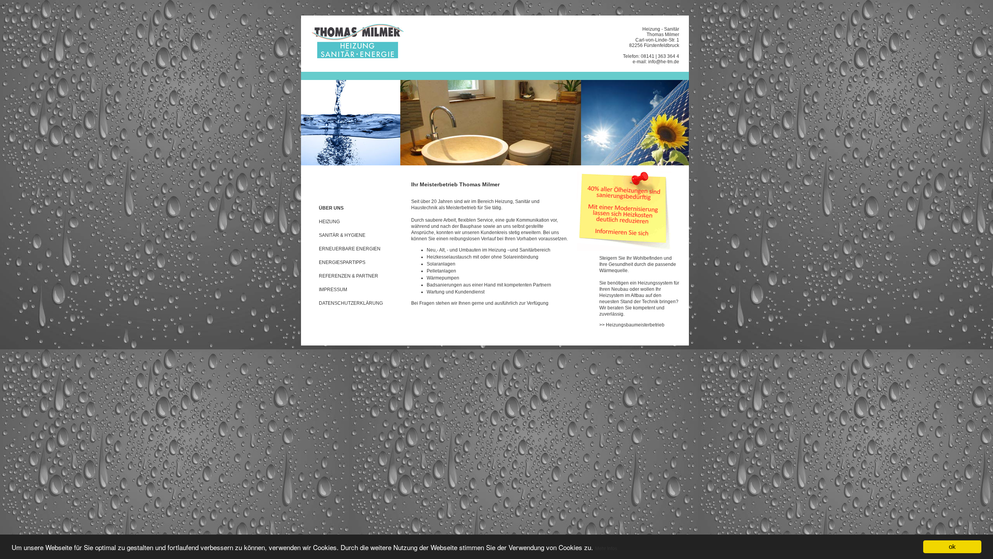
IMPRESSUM (333, 289)
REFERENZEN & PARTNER (348, 276)
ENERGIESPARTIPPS (342, 262)
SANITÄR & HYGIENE (342, 235)
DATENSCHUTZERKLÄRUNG (351, 303)
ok (952, 546)
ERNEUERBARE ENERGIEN (350, 249)
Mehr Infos (606, 548)
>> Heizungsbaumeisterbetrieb (631, 325)
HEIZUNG (329, 221)
